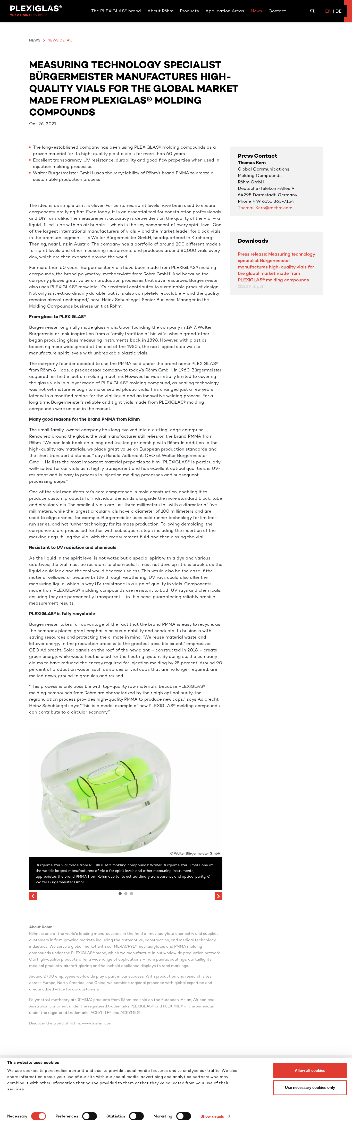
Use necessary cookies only (310, 1087)
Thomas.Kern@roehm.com (265, 207)
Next (218, 896)
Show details (212, 1116)
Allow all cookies (310, 1070)
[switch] (89, 1116)
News (34, 40)
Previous (33, 896)
